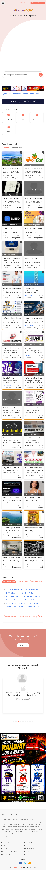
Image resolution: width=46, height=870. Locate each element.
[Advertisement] (23, 45)
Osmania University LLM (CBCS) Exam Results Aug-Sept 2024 (23, 603)
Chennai (25, 94)
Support (28, 845)
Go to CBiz (23, 645)
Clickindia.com (17, 868)
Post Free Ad (7, 845)
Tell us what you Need (22, 101)
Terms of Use (30, 848)
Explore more (23, 611)
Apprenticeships (10, 617)
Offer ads (5, 148)
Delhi (31, 94)
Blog (27, 854)
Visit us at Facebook (10, 851)
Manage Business (38, 3)
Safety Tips (29, 842)
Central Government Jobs (27, 617)
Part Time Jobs (23, 582)
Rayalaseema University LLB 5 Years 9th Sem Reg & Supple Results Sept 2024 (23, 607)
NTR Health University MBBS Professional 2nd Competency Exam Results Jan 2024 (23, 589)
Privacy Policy (30, 851)
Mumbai (36, 94)
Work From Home (36, 582)
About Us (5, 842)
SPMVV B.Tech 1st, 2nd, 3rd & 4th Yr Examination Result (23, 593)
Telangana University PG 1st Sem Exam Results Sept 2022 (23, 596)
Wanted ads (17, 148)
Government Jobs (9, 582)
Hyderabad (6, 94)
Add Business (7, 848)
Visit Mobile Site (8, 854)
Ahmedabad (16, 94)
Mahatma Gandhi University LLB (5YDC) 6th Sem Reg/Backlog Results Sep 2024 (23, 600)
